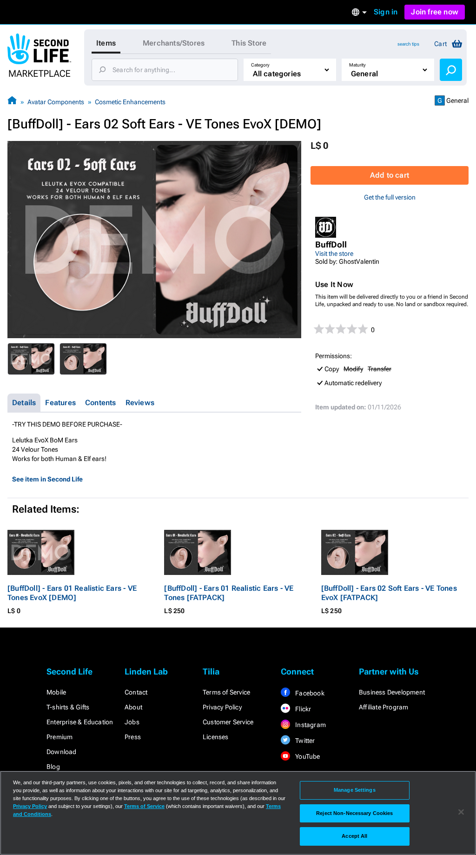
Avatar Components (55, 102)
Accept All (354, 836)
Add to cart (389, 175)
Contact (136, 692)
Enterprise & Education (79, 722)
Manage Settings (355, 790)
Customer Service (228, 722)
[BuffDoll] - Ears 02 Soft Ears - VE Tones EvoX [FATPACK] (389, 593)
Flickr (302, 709)
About (133, 707)
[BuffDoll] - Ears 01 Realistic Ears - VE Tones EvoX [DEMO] (72, 593)
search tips (408, 44)
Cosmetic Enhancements (130, 102)
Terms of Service (226, 692)
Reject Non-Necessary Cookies (354, 813)
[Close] (461, 812)
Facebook (309, 693)
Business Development (392, 692)
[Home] (12, 101)
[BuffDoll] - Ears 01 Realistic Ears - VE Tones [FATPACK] (228, 593)
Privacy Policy (222, 707)
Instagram (310, 724)
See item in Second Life (47, 479)
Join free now (434, 11)
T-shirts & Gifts (67, 707)
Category (260, 64)
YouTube (307, 756)
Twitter (304, 740)
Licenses (216, 737)
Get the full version (390, 197)
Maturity (357, 64)
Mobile (56, 692)
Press (133, 737)
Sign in (385, 11)
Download (61, 751)
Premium (59, 737)
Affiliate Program (383, 707)
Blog (53, 766)
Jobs (132, 722)
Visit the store (334, 253)
